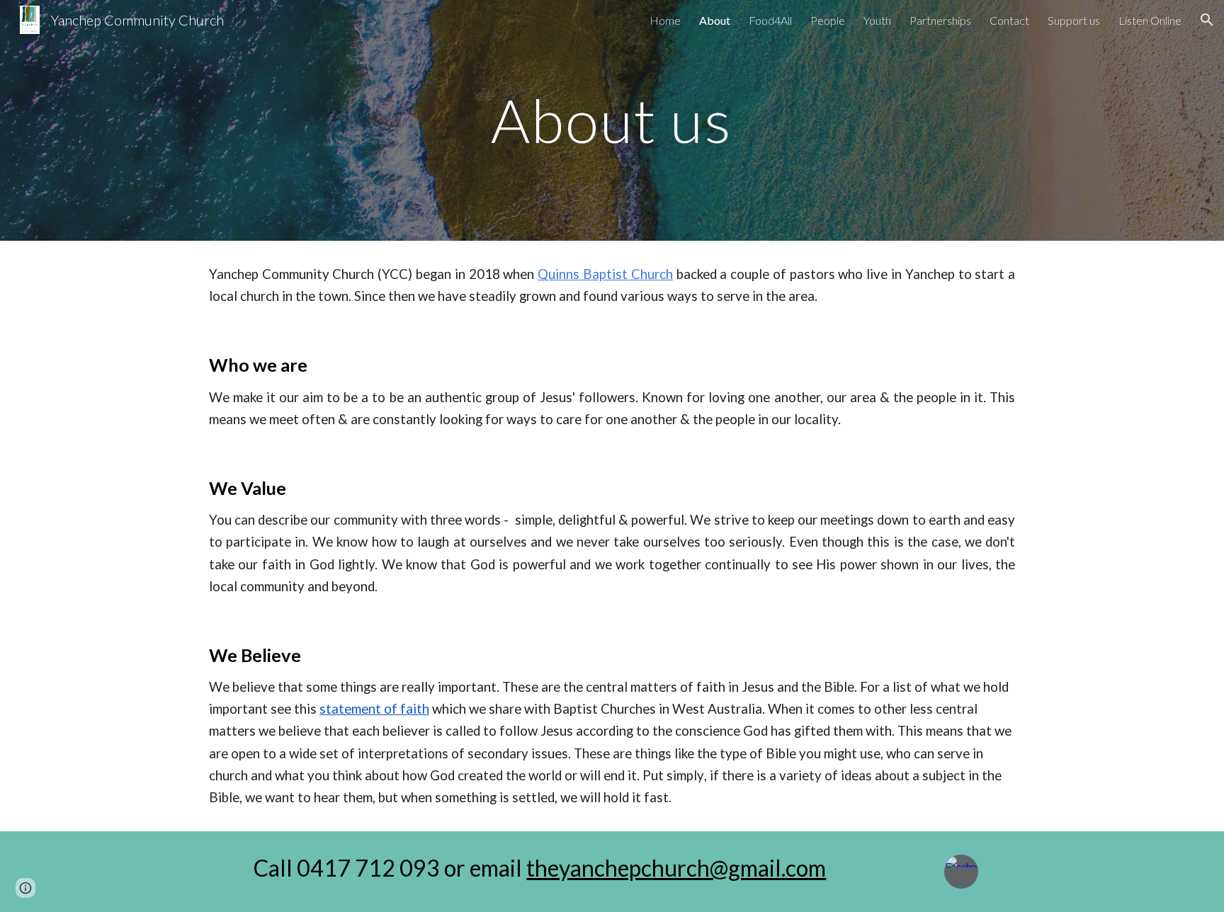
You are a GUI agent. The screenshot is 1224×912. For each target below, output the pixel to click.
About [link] (714, 20)
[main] (612, 120)
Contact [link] (1009, 20)
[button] (1207, 20)
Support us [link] (1074, 20)
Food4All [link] (770, 20)
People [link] (827, 20)
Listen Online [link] (1150, 20)
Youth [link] (877, 20)
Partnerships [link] (940, 20)
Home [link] (665, 20)
